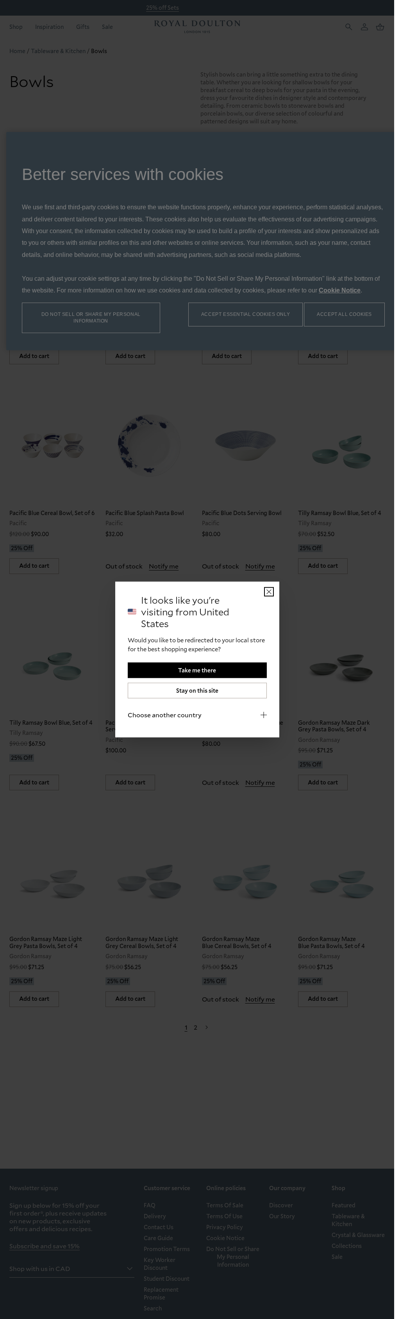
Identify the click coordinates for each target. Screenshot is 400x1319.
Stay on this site (197, 690)
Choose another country (165, 715)
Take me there (197, 670)
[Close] (269, 592)
